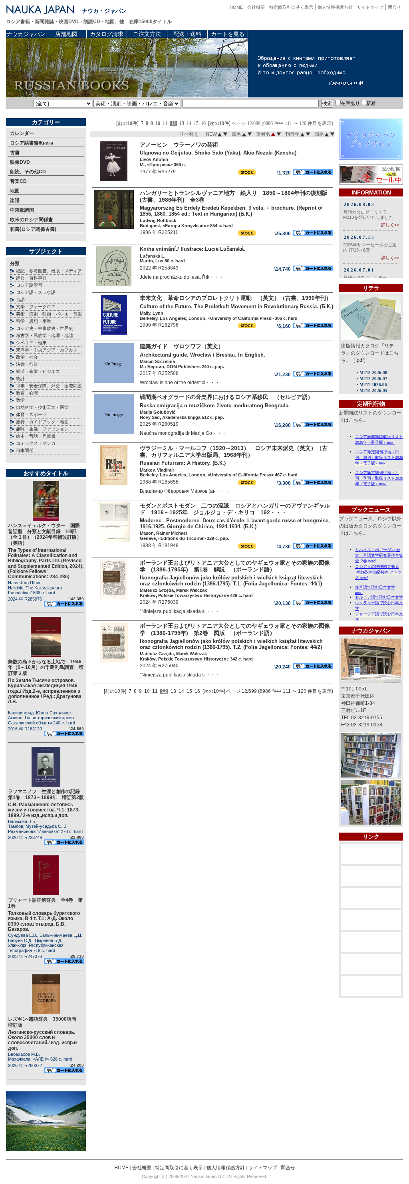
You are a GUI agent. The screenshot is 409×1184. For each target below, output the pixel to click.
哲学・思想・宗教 (33, 321)
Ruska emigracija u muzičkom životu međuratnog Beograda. (215, 406)
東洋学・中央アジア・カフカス (46, 349)
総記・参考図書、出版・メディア (49, 270)
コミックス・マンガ (36, 443)
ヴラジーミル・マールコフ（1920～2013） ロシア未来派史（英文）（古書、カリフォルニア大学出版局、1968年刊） (234, 451)
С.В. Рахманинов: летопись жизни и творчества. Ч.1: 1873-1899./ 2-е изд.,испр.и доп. (44, 810)
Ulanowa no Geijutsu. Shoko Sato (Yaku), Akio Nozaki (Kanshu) (218, 153)
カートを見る (227, 34)
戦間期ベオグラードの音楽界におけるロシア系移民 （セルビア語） (226, 397)
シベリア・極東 (31, 342)
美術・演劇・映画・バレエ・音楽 (49, 313)
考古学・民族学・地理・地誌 (44, 335)
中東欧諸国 (22, 210)
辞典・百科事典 (31, 278)
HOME (236, 7)
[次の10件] (219, 123)
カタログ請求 (106, 34)
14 (189, 123)
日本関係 (25, 450)
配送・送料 (187, 34)
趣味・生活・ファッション (42, 428)
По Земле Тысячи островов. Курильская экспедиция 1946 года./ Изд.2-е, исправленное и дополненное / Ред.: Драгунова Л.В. (44, 691)
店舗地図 (66, 34)
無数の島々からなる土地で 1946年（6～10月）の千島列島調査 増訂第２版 (45, 667)
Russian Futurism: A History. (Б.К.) (183, 463)
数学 (20, 400)
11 (165, 123)
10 (157, 123)
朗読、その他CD (28, 172)
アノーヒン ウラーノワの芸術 (179, 144)
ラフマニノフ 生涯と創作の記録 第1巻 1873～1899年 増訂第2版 (46, 794)
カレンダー (22, 133)
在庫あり (350, 103)
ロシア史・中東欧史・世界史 (44, 328)
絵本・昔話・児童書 (36, 436)
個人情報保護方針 (335, 7)
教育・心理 (27, 393)
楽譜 (15, 200)
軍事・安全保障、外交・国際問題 (49, 385)
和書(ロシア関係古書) (33, 229)
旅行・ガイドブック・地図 (42, 421)
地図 (15, 191)
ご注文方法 (147, 34)
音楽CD (18, 181)
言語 (20, 299)
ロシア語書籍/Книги (31, 143)
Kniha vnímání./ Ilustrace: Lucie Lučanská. (192, 249)
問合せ (394, 7)
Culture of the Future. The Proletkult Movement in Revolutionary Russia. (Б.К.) (236, 306)
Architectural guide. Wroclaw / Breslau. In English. (202, 355)
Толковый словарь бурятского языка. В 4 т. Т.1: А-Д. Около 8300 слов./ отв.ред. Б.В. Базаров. (44, 921)
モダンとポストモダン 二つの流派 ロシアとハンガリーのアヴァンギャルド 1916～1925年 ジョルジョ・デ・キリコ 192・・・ (235, 509)
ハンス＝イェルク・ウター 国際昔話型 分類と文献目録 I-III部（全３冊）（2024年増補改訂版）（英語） (44, 534)
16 (203, 123)
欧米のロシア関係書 (31, 219)
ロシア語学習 (29, 285)
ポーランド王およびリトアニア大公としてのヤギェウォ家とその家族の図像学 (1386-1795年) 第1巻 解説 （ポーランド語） (235, 566)
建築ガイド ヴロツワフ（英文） (182, 346)
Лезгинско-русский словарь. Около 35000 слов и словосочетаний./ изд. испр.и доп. (42, 1040)
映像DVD (20, 162)
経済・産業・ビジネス (38, 371)
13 (181, 123)
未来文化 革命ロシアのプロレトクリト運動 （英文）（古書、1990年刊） (236, 298)
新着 (371, 103)
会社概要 (256, 7)
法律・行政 (27, 364)
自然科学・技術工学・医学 (42, 407)
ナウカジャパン (26, 34)
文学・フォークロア (36, 306)
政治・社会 (27, 357)
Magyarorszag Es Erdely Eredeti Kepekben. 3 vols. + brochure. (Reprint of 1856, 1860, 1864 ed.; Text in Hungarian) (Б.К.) (231, 211)
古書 (15, 152)
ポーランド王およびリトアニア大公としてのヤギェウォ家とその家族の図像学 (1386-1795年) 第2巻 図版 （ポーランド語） (235, 629)
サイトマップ (370, 7)
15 (196, 123)
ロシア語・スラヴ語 (36, 292)
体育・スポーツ (31, 414)
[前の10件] (127, 123)
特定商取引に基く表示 (291, 7)
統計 (20, 378)
